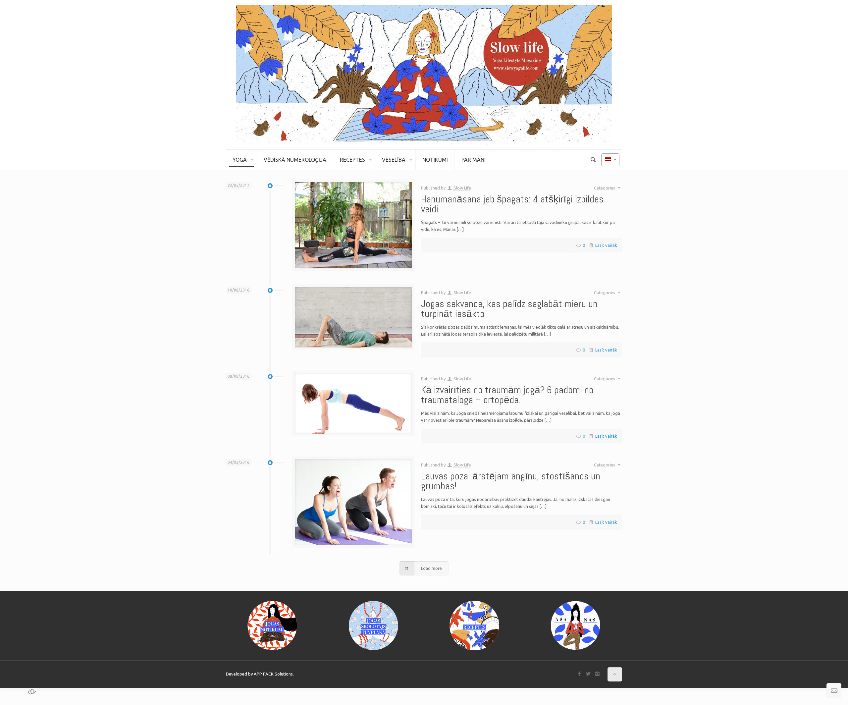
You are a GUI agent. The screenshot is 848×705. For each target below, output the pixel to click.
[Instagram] (597, 674)
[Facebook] (579, 674)
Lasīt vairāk (606, 245)
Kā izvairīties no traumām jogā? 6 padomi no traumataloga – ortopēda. (507, 395)
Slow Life (462, 188)
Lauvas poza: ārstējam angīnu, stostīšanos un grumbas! (510, 481)
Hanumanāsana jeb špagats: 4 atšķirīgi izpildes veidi (512, 204)
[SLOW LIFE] (424, 74)
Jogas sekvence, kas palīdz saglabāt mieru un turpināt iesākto (509, 309)
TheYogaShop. (13, 691)
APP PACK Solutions (273, 674)
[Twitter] (588, 674)
